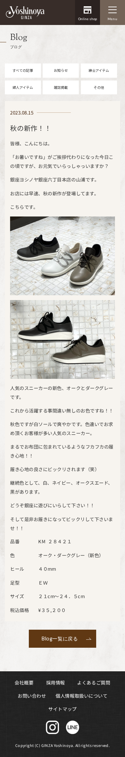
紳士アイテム (99, 70)
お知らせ (61, 70)
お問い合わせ (32, 695)
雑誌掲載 (61, 87)
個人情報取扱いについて (81, 695)
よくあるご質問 (93, 682)
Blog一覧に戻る (60, 638)
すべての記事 (22, 70)
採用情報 (55, 682)
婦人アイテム (22, 87)
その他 (99, 87)
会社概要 (24, 682)
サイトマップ (62, 708)
